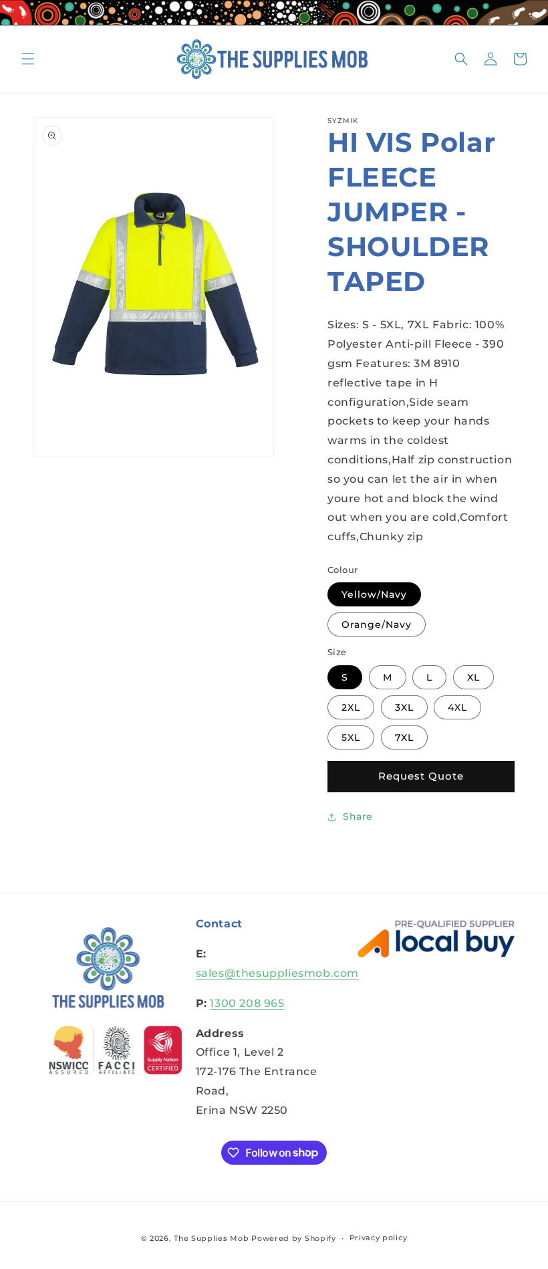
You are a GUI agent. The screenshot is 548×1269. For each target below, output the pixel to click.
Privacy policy (379, 1237)
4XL (457, 707)
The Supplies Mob (211, 1238)
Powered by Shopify (293, 1238)
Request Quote (421, 776)
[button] (28, 59)
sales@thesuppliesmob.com (277, 973)
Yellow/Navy (374, 594)
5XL (350, 737)
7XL (404, 737)
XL (473, 677)
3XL (404, 707)
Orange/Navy (376, 624)
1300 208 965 (247, 1003)
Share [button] (358, 816)
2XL (350, 707)
